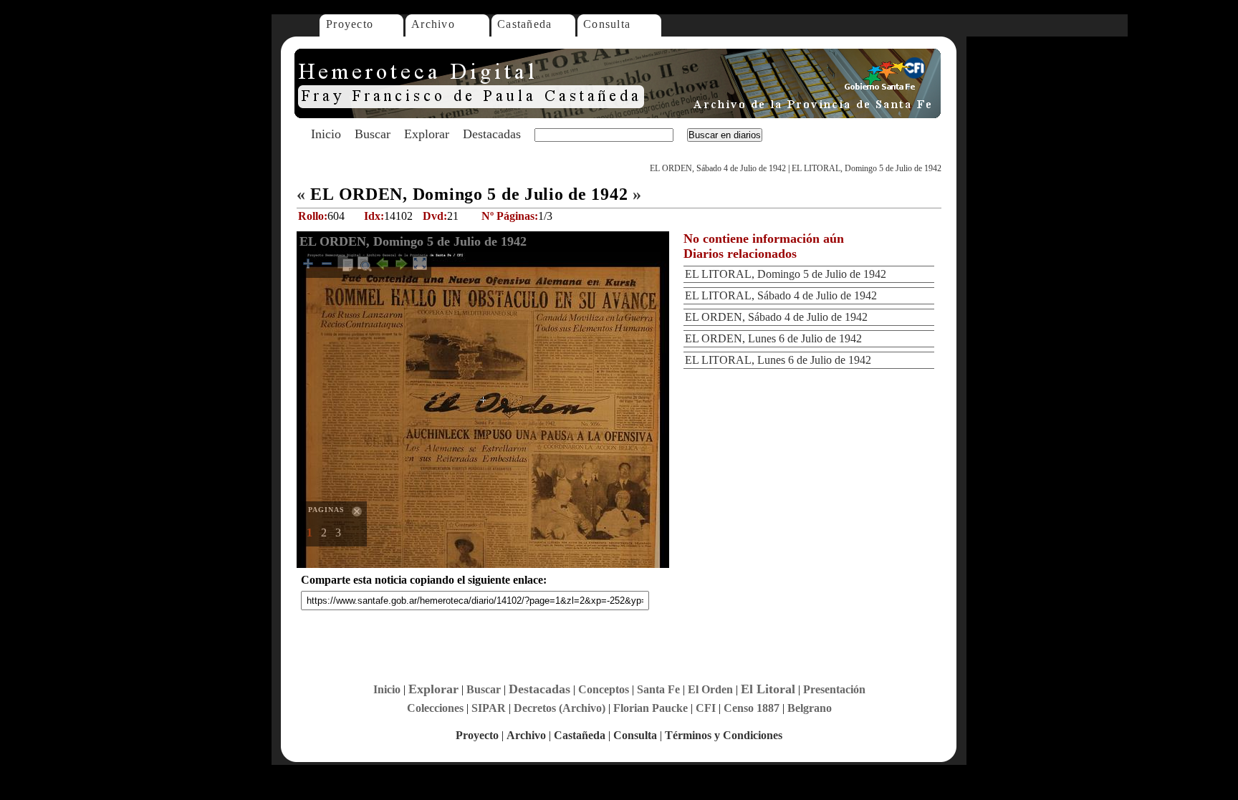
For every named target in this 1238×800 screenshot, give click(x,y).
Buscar (372, 134)
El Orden (710, 689)
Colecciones (435, 708)
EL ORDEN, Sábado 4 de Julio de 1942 (718, 168)
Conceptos (603, 689)
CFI (706, 708)
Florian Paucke (650, 708)
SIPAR (488, 708)
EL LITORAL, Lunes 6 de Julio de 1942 (778, 360)
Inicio (326, 134)
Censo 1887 (751, 708)
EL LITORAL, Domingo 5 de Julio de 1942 (866, 168)
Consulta (606, 24)
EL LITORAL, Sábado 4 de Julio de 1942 (781, 295)
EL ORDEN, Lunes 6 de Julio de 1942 (773, 338)
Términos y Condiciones (723, 735)
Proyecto (349, 24)
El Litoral (768, 689)
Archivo (433, 24)
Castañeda (524, 24)
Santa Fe (658, 689)
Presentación (834, 689)
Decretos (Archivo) (559, 708)
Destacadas (492, 134)
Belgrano (809, 708)
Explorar (426, 134)
